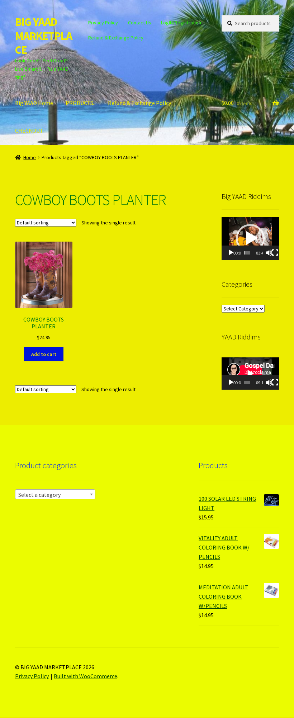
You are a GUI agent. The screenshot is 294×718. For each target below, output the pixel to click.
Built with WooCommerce (85, 676)
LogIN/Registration (181, 22)
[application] (250, 238)
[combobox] (55, 494)
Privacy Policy (103, 22)
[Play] (230, 252)
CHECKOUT (29, 130)
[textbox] (55, 495)
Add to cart (43, 354)
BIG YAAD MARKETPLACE (43, 36)
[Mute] (268, 252)
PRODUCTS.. (80, 102)
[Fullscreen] (275, 252)
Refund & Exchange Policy (115, 37)
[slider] (247, 253)
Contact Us (139, 22)
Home (29, 157)
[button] (250, 238)
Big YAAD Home (34, 102)
